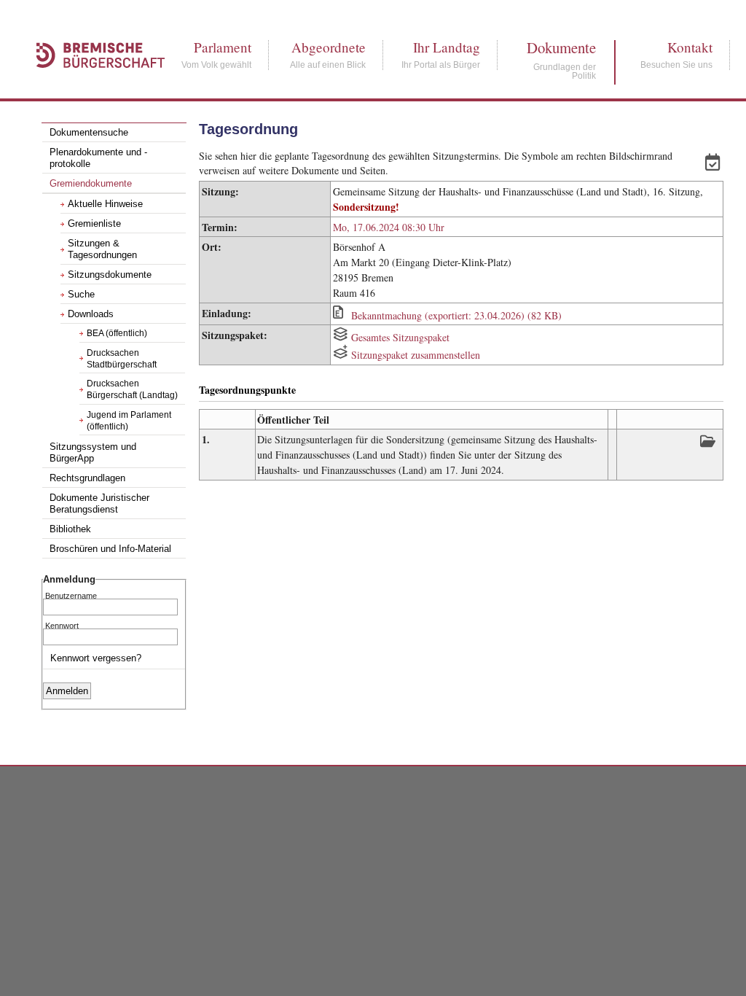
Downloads (91, 314)
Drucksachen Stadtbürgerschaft (122, 359)
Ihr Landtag (440, 47)
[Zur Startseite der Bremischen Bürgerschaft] (93, 83)
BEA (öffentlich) (117, 333)
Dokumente (561, 47)
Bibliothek (70, 529)
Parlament (216, 47)
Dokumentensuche (89, 133)
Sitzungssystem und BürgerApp (93, 453)
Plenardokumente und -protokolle (98, 158)
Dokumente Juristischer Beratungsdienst (99, 504)
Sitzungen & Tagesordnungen (102, 249)
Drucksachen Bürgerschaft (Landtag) (132, 389)
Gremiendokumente (91, 184)
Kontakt (676, 47)
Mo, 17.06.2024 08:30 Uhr (388, 227)
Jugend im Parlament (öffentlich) (129, 421)
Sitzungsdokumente (110, 275)
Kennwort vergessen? (95, 658)
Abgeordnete (328, 47)
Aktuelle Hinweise (105, 204)
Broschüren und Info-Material (110, 549)
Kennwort (62, 625)
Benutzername (71, 595)
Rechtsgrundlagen (87, 478)
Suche (81, 294)
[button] (714, 164)
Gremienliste (94, 224)
